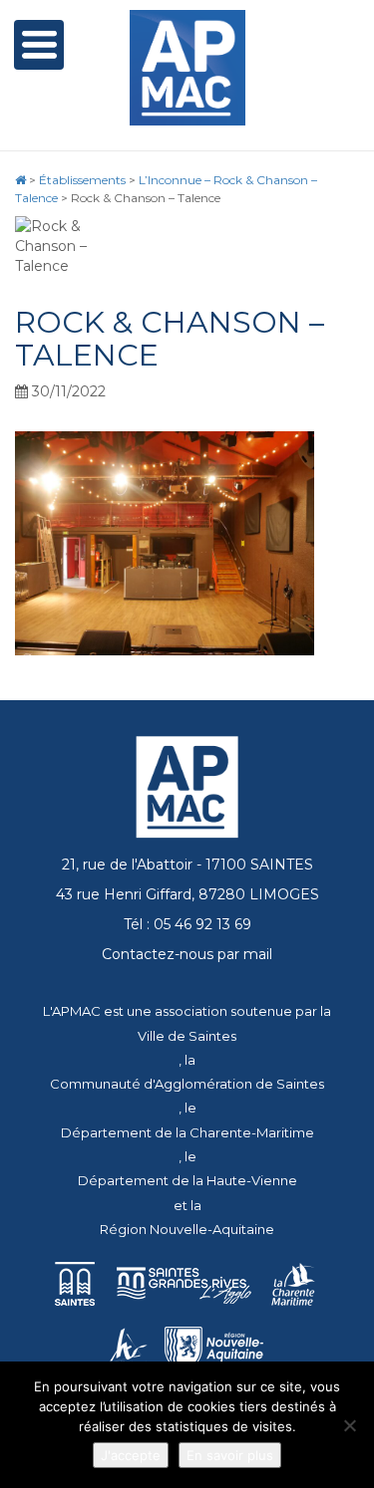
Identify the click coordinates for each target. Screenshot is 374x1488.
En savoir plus (230, 1455)
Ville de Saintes (187, 1036)
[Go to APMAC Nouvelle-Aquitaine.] (20, 179)
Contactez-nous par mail (187, 954)
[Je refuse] (349, 1425)
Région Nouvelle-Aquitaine (187, 1229)
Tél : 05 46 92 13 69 (187, 924)
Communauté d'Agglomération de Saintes (187, 1084)
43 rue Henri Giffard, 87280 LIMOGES (187, 894)
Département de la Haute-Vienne (187, 1180)
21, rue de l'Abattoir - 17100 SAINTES (187, 864)
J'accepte (131, 1455)
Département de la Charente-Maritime (187, 1132)
